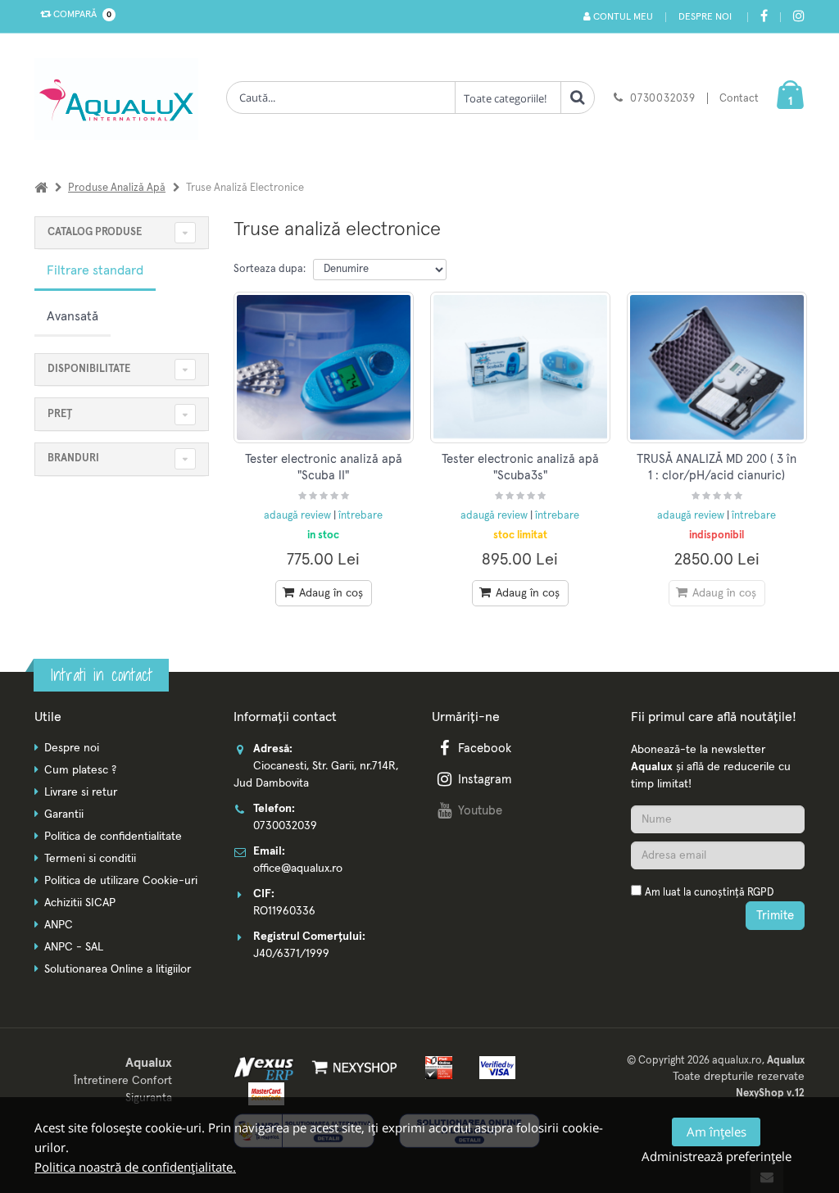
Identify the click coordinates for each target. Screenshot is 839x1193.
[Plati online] (435, 1067)
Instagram (484, 779)
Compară (80, 15)
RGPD (760, 892)
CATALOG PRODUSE (95, 232)
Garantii (64, 814)
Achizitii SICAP (80, 903)
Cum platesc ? (80, 770)
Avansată (72, 316)
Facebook (484, 748)
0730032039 (663, 98)
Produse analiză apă (117, 188)
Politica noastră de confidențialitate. (135, 1167)
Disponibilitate (89, 369)
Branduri (73, 458)
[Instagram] (799, 17)
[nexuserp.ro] (266, 1067)
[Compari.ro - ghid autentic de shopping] (717, 960)
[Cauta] (577, 97)
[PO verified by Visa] (493, 1067)
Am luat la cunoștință (709, 892)
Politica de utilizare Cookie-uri (120, 881)
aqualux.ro (737, 1060)
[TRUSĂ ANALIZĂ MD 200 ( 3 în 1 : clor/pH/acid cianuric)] (717, 367)
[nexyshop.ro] (352, 1067)
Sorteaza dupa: (270, 269)
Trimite (775, 915)
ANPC (58, 925)
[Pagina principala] (120, 99)
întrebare (360, 515)
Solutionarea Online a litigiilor (117, 969)
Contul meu (622, 17)
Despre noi (705, 17)
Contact (739, 98)
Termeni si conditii (90, 858)
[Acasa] (41, 188)
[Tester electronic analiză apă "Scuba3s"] (520, 367)
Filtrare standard (95, 270)
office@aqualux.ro (297, 868)
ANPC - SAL (73, 947)
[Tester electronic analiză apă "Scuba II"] (323, 367)
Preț (60, 414)
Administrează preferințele (716, 1156)
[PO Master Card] (262, 1093)
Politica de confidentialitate (113, 836)
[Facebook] (764, 17)
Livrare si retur (80, 792)
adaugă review (298, 515)
